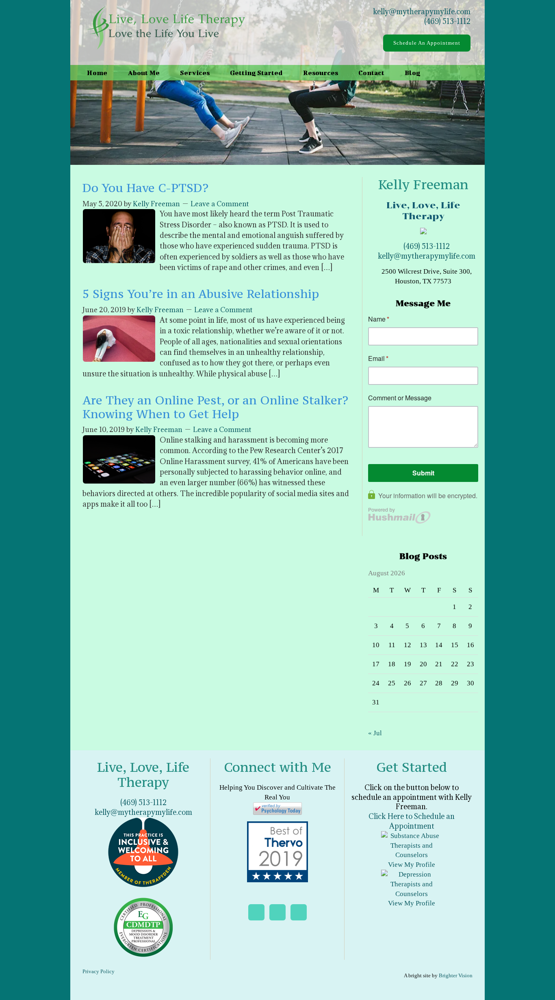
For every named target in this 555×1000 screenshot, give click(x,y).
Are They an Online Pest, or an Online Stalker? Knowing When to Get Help (215, 407)
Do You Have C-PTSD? (145, 187)
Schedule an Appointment (426, 43)
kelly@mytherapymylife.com (421, 11)
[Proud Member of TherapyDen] (143, 851)
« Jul (375, 733)
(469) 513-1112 (447, 21)
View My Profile (411, 864)
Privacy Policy (98, 971)
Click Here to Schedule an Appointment (412, 821)
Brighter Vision (456, 975)
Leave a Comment (220, 203)
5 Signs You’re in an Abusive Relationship (200, 293)
